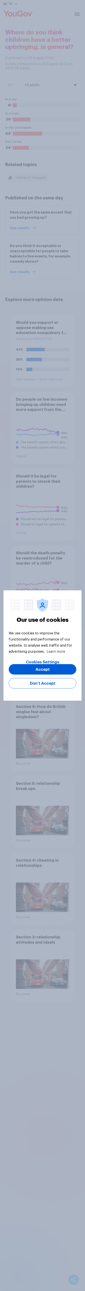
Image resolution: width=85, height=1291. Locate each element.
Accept (43, 669)
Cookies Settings (42, 662)
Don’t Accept (42, 683)
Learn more (56, 651)
